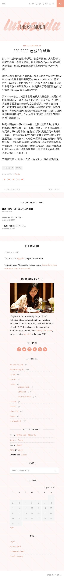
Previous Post (13, 189)
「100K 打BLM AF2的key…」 (14, 226)
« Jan (12, 527)
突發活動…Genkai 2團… (12, 217)
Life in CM (14, 411)
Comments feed (17, 551)
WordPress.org (16, 556)
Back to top (53, 575)
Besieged (8, 168)
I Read (12, 384)
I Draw (12, 374)
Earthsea (22, 391)
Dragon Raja (23, 387)
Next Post (53, 189)
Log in (12, 541)
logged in (21, 258)
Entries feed (15, 546)
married (27, 334)
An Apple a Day (16, 364)
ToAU (19, 168)
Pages (12, 416)
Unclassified (15, 421)
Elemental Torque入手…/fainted (17, 209)
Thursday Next (24, 396)
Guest (20, 440)
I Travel (13, 401)
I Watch (13, 406)
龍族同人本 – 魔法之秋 (26, 435)
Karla (17, 174)
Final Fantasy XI (32, 46)
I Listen (13, 379)
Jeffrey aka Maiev (44, 330)
